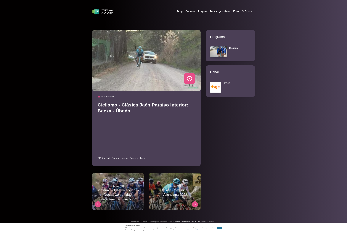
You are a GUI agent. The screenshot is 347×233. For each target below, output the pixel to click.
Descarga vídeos (220, 11)
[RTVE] (215, 87)
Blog (180, 11)
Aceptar (219, 228)
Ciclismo (234, 48)
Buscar (248, 11)
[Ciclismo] (218, 51)
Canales (190, 11)
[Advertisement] (146, 137)
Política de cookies (193, 230)
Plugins (202, 11)
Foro (236, 11)
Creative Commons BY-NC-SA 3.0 (187, 222)
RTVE (227, 83)
